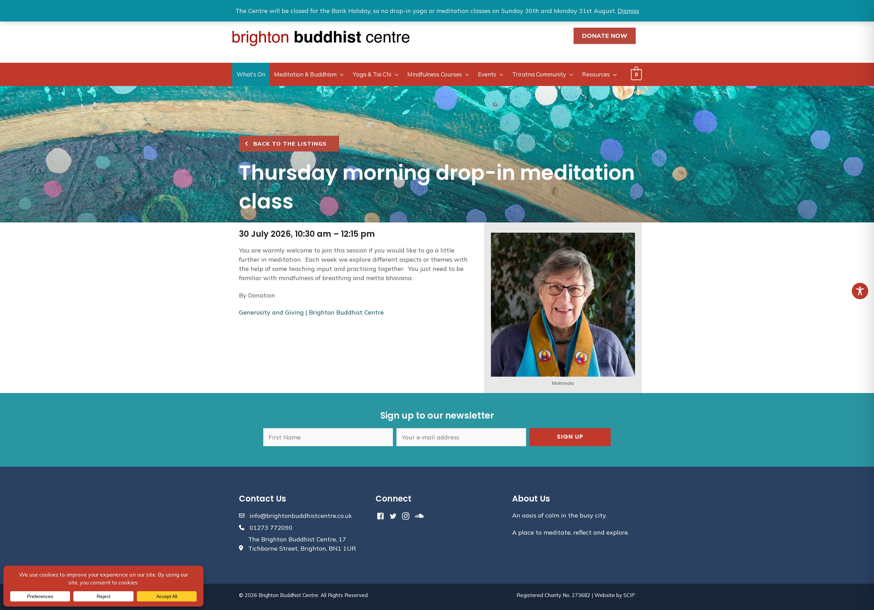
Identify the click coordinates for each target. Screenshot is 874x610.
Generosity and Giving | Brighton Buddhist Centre (311, 312)
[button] (570, 437)
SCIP (629, 595)
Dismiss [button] (628, 11)
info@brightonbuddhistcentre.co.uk (301, 516)
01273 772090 (271, 528)
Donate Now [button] (604, 36)
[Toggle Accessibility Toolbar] (860, 291)
